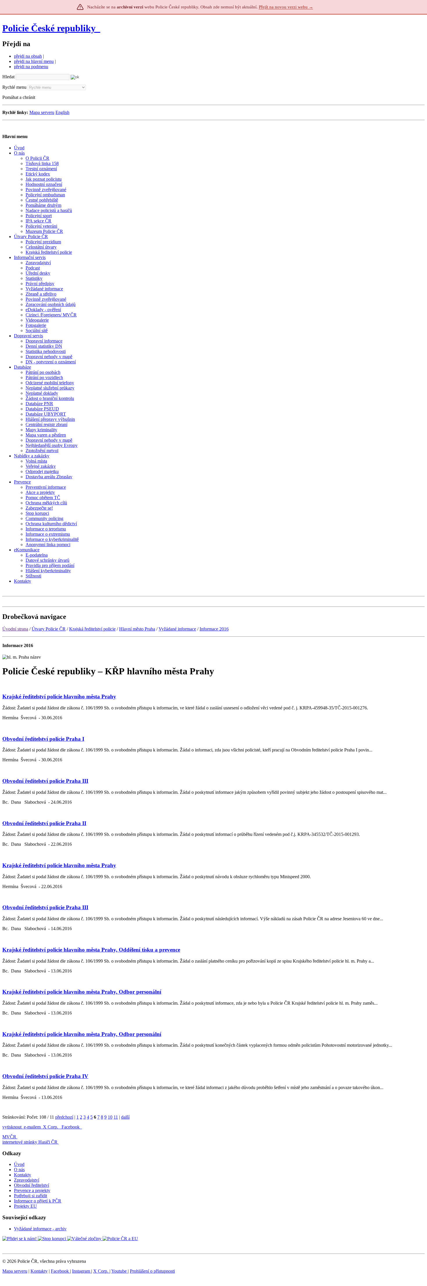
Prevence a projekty (32, 1190)
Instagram (81, 1271)
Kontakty (22, 1174)
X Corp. (51, 1126)
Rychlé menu (14, 87)
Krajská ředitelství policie (92, 628)
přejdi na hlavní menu (34, 61)
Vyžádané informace (177, 628)
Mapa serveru (41, 112)
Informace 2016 (214, 628)
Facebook (71, 1126)
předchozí (64, 1117)
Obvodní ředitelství (31, 1185)
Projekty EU (25, 1206)
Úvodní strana (15, 628)
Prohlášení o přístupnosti (152, 1271)
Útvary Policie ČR (49, 628)
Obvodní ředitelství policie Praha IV (45, 1076)
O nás (19, 1169)
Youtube (119, 1271)
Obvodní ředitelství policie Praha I (43, 739)
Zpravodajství (26, 1180)
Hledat (8, 76)
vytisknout (11, 1126)
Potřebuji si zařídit (30, 1195)
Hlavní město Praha (137, 628)
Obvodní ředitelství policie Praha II (44, 823)
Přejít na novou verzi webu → (286, 7)
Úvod (19, 1164)
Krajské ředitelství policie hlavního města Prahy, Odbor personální (81, 992)
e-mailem (32, 1126)
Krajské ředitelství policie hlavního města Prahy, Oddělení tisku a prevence (91, 950)
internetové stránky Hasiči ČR (30, 1142)
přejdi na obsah (28, 56)
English (62, 112)
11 (116, 1117)
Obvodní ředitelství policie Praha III (45, 781)
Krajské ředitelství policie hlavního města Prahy (59, 696)
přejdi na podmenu (31, 66)
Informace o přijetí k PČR (37, 1200)
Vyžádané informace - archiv (40, 1228)
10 (110, 1117)
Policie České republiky (49, 28)
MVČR (9, 1136)
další (125, 1117)
